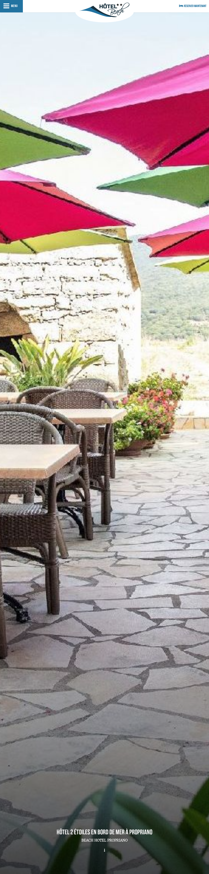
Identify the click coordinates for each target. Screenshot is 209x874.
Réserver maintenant (195, 6)
